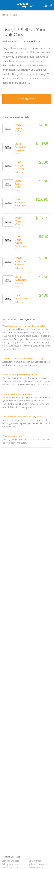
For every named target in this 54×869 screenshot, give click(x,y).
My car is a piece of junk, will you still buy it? (24, 358)
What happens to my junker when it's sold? (23, 326)
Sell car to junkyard (37, 864)
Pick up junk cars (10, 864)
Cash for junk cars (10, 860)
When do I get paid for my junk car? (20, 374)
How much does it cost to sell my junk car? (24, 416)
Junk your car (34, 860)
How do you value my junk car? (18, 394)
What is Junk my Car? (13, 436)
